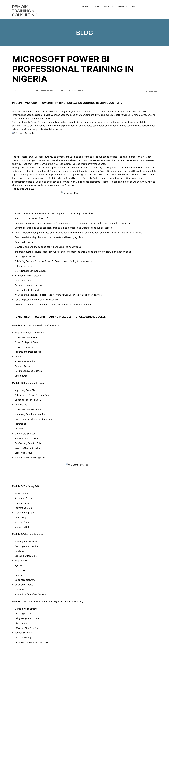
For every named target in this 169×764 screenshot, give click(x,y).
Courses (96, 6)
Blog (134, 6)
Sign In (26, 758)
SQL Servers (19, 429)
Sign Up (18, 758)
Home (85, 6)
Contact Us (123, 6)
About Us (108, 6)
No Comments (151, 91)
